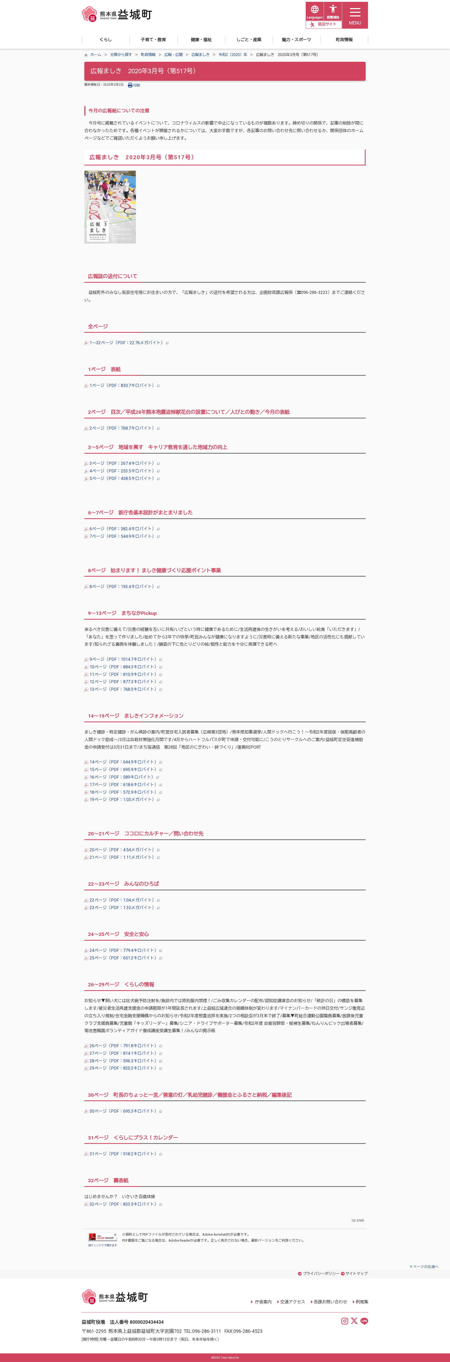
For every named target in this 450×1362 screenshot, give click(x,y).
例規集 (362, 1301)
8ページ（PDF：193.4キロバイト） (123, 586)
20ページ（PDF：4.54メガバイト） (123, 849)
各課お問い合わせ (330, 1301)
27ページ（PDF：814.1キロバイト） (124, 1053)
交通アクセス (292, 1301)
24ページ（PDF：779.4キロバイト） (124, 950)
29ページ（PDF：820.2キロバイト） (124, 1068)
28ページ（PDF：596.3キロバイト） (124, 1060)
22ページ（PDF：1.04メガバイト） (123, 900)
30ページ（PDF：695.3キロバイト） (124, 1111)
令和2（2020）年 (232, 55)
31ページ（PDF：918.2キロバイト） (124, 1153)
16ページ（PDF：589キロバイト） (122, 777)
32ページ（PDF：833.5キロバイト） (124, 1204)
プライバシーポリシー (321, 1274)
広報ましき (200, 55)
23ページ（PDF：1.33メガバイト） (123, 907)
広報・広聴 (173, 55)
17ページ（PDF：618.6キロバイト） (124, 784)
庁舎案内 (263, 1301)
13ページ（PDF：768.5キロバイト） (124, 689)
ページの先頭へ (426, 1267)
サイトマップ (356, 1274)
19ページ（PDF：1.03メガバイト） (123, 799)
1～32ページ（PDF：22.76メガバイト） (127, 342)
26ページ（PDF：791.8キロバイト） (124, 1045)
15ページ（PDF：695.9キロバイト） (124, 769)
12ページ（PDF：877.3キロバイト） (124, 681)
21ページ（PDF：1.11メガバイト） (123, 857)
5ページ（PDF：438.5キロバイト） (123, 478)
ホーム (95, 55)
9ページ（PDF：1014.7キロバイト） (124, 659)
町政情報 (148, 55)
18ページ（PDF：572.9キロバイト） (124, 792)
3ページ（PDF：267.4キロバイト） (123, 463)
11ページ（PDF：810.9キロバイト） (124, 674)
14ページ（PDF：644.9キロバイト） (124, 762)
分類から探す (121, 55)
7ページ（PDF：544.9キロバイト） (123, 536)
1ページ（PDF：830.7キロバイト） (123, 385)
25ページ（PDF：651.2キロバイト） (124, 958)
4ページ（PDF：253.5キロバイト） (123, 471)
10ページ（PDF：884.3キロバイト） (124, 666)
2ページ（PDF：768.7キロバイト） (123, 428)
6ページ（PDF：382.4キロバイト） (123, 528)
